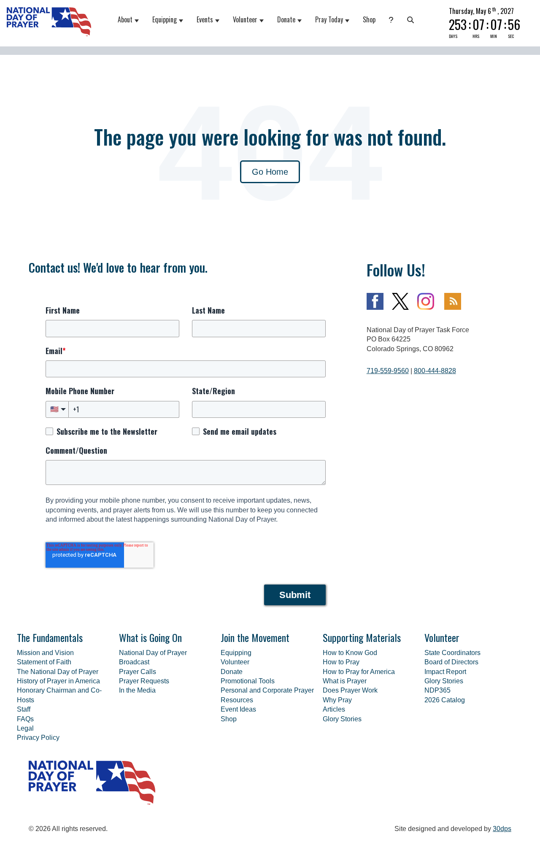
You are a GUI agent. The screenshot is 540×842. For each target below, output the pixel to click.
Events (205, 19)
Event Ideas (238, 709)
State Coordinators (452, 652)
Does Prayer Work (350, 690)
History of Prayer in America (58, 681)
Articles (334, 709)
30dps (502, 828)
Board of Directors (451, 662)
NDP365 (437, 690)
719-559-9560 (388, 370)
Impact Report (445, 671)
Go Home (270, 171)
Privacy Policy (38, 737)
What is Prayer (345, 681)
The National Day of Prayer (57, 671)
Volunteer (245, 19)
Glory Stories (342, 719)
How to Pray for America (359, 671)
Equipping (164, 19)
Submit (294, 595)
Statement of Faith (44, 662)
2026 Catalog (444, 700)
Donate (286, 19)
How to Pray (341, 662)
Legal (25, 728)
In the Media (137, 690)
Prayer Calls (137, 671)
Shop (369, 19)
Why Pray (337, 700)
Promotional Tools (248, 681)
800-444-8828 (435, 370)
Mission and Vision (45, 652)
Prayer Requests (144, 681)
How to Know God (350, 652)
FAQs (25, 719)
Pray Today (329, 19)
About (125, 19)
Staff (23, 709)
